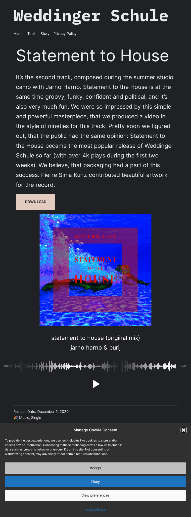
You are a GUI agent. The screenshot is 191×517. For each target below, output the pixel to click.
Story (45, 33)
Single (36, 417)
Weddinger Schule (91, 15)
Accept (95, 468)
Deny (95, 481)
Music (24, 417)
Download (35, 202)
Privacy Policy (96, 509)
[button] (183, 430)
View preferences (95, 495)
